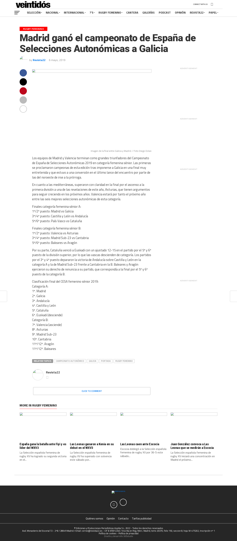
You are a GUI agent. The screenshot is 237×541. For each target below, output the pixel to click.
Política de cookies (107, 533)
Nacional (52, 12)
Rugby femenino (124, 361)
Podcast (165, 12)
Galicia (92, 361)
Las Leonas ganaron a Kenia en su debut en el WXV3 (92, 446)
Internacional (74, 12)
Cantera (132, 12)
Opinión (180, 12)
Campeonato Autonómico (70, 361)
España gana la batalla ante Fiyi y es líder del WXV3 (43, 446)
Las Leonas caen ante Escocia (139, 444)
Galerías (148, 12)
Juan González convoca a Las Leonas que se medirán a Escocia (192, 446)
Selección (34, 12)
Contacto (123, 518)
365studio (128, 536)
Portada (106, 361)
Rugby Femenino (110, 12)
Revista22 (197, 12)
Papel (213, 12)
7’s (91, 12)
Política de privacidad (128, 533)
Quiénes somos (94, 518)
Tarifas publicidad (141, 518)
